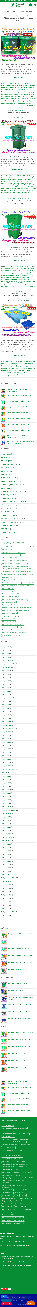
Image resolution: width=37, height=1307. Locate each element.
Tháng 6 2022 (5, 786)
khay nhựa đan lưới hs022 (27, 546)
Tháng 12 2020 (6, 834)
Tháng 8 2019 (5, 888)
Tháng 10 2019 (6, 881)
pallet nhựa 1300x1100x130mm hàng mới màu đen (15, 560)
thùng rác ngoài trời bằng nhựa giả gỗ (11, 596)
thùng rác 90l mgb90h (7, 1206)
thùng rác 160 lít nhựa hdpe (13, 188)
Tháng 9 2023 (5, 735)
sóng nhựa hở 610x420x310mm (23, 1189)
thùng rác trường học (23, 192)
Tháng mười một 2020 (8, 837)
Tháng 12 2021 (6, 806)
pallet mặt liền (4, 366)
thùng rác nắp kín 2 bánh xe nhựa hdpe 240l (13, 1217)
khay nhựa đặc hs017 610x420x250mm (12, 1158)
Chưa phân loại (6, 457)
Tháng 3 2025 (5, 691)
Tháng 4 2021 (5, 823)
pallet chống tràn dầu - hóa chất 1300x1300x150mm (15, 1166)
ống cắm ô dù (17, 635)
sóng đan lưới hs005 (7, 1195)
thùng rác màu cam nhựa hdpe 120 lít (11, 593)
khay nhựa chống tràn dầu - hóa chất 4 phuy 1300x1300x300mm (13, 543)
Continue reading (18, 77)
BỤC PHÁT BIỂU (6, 474)
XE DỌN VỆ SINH (6, 461)
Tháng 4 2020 (5, 861)
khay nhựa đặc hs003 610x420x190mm (12, 1155)
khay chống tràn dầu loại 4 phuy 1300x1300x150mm (15, 1133)
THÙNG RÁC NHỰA (12, 16)
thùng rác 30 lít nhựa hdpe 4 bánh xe (11, 582)
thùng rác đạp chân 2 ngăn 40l (14, 100)
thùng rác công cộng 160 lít (25, 186)
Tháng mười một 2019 (8, 878)
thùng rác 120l (16, 272)
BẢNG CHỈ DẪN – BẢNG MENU (11, 481)
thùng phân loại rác (12, 92)
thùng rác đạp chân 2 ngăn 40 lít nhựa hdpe (12, 89)
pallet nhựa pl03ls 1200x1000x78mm (11, 568)
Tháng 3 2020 (5, 864)
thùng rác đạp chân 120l (20, 284)
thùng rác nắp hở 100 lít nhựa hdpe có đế (12, 1214)
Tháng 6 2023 (5, 745)
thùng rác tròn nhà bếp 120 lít (9, 627)
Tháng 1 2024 (5, 721)
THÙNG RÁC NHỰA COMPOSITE (12, 491)
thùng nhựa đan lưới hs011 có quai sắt (11, 580)
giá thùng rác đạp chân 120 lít (19, 279)
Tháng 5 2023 (5, 749)
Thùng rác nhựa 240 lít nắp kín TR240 (18, 430)
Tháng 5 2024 (5, 711)
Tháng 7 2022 (5, 783)
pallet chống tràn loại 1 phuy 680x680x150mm (14, 1175)
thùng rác (31, 87)
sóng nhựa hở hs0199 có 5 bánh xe (11, 571)
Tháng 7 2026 (5, 650)
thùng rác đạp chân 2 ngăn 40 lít (9, 96)
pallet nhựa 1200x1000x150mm (9, 370)
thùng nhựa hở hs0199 (8, 1203)
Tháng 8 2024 (5, 701)
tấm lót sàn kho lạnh (7, 635)
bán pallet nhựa (21, 363)
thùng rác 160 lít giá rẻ (27, 183)
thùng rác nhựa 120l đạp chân (12, 281)
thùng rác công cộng (17, 177)
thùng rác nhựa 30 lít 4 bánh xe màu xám (12, 604)
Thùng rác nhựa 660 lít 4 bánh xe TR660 (19, 395)
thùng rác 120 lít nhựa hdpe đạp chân (24, 268)
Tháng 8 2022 (5, 779)
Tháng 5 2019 (5, 898)
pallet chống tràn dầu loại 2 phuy (10, 1169)
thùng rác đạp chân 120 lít (7, 268)
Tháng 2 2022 (5, 800)
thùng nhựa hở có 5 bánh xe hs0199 (23, 1198)
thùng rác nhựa (27, 89)
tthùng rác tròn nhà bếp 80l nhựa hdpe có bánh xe (14, 632)
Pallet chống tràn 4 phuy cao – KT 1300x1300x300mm (17, 390)
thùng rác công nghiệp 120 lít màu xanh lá (12, 591)
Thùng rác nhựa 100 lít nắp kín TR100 (18, 418)
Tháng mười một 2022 (8, 769)
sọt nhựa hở (23, 1195)
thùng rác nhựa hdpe (6, 279)
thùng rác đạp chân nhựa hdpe (23, 103)
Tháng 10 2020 (6, 840)
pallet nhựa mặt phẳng (6, 365)
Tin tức (26, 1300)
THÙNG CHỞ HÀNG (8, 515)
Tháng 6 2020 (5, 854)
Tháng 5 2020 (5, 857)
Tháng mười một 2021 (8, 810)
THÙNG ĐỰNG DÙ (7, 495)
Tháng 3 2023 (5, 755)
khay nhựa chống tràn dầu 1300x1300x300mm (14, 1142)
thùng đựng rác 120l (7, 629)
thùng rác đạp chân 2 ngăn (13, 98)
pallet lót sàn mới (6, 555)
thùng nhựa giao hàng (7, 1198)
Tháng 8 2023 (5, 738)
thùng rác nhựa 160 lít (11, 186)
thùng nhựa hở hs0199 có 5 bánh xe (24, 1203)
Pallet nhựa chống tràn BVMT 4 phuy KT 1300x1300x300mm (19, 436)
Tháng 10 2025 (6, 667)
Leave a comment (31, 105)
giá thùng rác (17, 183)
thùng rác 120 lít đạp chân (21, 282)
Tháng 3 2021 (5, 827)
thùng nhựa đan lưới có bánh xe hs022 (23, 574)
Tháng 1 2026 (5, 657)
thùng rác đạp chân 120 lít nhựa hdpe (18, 270)
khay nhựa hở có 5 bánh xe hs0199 (11, 546)
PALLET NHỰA (18, 291)
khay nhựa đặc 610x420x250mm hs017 (12, 1153)
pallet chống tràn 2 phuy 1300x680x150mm (13, 1161)
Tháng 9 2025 (5, 670)
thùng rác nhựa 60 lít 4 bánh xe (21, 610)
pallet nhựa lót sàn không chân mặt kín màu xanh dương (16, 566)
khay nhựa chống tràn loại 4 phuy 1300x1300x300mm (16, 1144)
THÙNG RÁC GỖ (6, 454)
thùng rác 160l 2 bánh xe (9, 181)
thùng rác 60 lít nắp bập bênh (9, 585)
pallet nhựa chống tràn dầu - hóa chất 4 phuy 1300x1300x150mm (13, 1181)
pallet (14, 365)
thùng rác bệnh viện (16, 275)
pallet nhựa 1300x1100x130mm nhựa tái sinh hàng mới (16, 563)
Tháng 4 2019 (5, 902)
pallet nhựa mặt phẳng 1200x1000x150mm (20, 366)
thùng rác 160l (12, 190)
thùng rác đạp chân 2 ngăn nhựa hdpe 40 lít (13, 1223)
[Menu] (2, 5)
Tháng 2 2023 (5, 759)
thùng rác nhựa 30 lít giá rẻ (8, 607)
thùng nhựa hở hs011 (25, 1201)
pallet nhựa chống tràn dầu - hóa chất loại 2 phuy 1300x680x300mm (14, 1186)
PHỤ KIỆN (4, 529)
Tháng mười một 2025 (8, 664)
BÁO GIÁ (30, 1303)
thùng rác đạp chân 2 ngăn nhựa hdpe (13, 101)
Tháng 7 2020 (5, 851)
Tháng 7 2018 (5, 915)
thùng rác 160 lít (13, 192)
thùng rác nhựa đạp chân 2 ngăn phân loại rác (17, 87)
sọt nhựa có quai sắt (7, 574)
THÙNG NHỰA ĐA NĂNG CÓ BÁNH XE (14, 501)
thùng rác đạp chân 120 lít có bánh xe (25, 277)
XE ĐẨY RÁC (5, 471)
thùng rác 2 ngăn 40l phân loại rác (9, 85)
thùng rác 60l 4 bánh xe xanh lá (26, 585)
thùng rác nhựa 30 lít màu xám (24, 607)
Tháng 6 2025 (5, 681)
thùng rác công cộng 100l (8, 1212)
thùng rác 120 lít (11, 273)
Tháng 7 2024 (5, 704)
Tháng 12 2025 (6, 660)
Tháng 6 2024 (5, 708)
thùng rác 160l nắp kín (21, 179)
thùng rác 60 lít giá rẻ (27, 582)
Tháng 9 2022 (5, 776)
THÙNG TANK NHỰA (8, 532)
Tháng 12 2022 (6, 766)
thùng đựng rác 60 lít (24, 627)
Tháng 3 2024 (5, 718)
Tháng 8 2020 (5, 847)
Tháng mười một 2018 (8, 912)
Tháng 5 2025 (5, 684)
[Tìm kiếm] (30, 4)
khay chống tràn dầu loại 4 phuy (10, 1130)
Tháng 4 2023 (5, 752)
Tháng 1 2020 (5, 871)
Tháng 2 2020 (5, 868)
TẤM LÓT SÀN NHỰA (8, 505)
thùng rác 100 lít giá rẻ (20, 1206)
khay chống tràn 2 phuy (8, 1125)
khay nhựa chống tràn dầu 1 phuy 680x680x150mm (15, 1139)
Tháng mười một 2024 (8, 698)
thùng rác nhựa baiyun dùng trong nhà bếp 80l (13, 616)
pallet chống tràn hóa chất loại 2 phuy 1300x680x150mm (16, 1172)
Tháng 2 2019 (5, 908)
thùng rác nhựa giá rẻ (14, 185)
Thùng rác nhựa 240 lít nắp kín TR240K (19, 401)
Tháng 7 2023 (5, 742)
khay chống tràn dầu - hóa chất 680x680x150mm (14, 1128)
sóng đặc (16, 1195)
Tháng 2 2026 (5, 653)
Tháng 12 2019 (6, 874)
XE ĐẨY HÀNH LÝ (7, 488)
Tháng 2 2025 (5, 694)
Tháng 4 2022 (5, 793)
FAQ (19, 1302)
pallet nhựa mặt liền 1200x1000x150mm (23, 374)
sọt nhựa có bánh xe (26, 571)
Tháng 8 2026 (5, 647)
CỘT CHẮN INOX (7, 468)
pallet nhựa (14, 363)
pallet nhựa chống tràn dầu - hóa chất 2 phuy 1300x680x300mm (18, 1178)
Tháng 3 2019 (5, 905)
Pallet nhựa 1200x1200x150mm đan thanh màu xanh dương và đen (20, 442)
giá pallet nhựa (29, 363)
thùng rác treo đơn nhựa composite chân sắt (13, 1220)
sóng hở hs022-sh (27, 568)
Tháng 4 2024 (5, 715)
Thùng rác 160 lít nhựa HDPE (18, 112)
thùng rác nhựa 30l (6, 610)
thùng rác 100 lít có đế (7, 588)
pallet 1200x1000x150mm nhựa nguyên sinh (13, 552)
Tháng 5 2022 (5, 789)
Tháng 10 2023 (6, 732)
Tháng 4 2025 (5, 687)
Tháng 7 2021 (5, 817)
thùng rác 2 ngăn (21, 91)
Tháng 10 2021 (6, 813)
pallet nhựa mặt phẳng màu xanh (24, 365)
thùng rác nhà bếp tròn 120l (9, 602)
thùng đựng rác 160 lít (26, 188)
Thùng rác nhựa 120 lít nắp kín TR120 (18, 424)
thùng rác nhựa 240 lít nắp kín (9, 613)
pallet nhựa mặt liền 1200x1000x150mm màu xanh (22, 368)
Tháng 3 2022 (5, 796)
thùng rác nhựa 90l (21, 1212)
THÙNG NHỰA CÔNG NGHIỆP (11, 522)
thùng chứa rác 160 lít (26, 185)
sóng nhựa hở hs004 (7, 1192)
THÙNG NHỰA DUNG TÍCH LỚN (12, 485)
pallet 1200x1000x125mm (9, 549)
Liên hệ (32, 1300)
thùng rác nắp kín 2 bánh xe (9, 621)
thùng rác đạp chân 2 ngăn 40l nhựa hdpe (24, 94)
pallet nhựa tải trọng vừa (26, 361)
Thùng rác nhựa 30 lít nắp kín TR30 (18, 407)
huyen (27, 25)
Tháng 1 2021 (5, 830)
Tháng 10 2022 (6, 772)
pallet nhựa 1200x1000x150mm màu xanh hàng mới (15, 557)
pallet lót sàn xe (16, 555)
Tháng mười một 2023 (8, 728)
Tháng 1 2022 (5, 803)
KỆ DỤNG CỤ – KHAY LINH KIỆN (12, 518)
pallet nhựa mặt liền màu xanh (8, 375)
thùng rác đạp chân (8, 94)
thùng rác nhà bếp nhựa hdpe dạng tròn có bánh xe (14, 599)
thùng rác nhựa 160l (6, 177)
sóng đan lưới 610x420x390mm (22, 1192)
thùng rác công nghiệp (10, 179)
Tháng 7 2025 (5, 677)
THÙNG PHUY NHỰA (8, 525)
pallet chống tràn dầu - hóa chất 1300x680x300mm (15, 1164)
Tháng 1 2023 (5, 762)
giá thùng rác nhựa (20, 181)
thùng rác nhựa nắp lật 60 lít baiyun (11, 618)
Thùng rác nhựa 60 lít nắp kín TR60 (18, 412)
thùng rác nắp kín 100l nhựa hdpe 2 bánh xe (13, 624)
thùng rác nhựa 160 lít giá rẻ (24, 190)
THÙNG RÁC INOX (7, 498)
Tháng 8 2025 (5, 674)
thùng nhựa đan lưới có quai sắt (10, 577)
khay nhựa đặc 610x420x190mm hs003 (12, 1150)
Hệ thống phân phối (16, 1300)
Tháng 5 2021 (5, 820)
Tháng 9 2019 (5, 885)
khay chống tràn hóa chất (8, 1136)
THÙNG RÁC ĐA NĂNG (23, 16)
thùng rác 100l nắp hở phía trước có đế (11, 1209)
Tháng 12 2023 (6, 725)
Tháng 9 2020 (5, 844)
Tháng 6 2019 (5, 895)
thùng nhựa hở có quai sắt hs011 (10, 1201)
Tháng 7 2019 (5, 891)
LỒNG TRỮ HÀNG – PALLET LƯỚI (12, 508)
